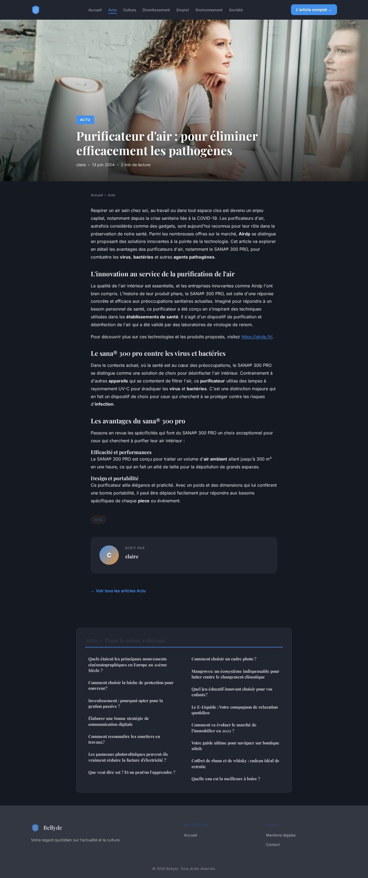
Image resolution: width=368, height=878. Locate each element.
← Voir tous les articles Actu (118, 590)
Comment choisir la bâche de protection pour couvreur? (130, 685)
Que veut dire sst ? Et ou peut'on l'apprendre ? (131, 772)
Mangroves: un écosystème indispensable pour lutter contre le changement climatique (235, 674)
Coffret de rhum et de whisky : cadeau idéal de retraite (235, 763)
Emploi (182, 9)
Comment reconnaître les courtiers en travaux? (124, 739)
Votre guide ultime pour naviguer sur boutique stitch (235, 745)
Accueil (95, 9)
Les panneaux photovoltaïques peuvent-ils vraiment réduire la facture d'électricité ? (128, 756)
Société (236, 9)
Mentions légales (281, 835)
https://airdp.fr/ (256, 336)
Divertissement (156, 9)
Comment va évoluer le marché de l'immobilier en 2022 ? (224, 727)
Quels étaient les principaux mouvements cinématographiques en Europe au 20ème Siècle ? (127, 664)
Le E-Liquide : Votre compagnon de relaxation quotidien (235, 709)
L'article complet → (314, 9)
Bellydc (52, 827)
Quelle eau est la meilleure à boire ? (226, 778)
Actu (112, 9)
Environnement (209, 9)
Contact (273, 844)
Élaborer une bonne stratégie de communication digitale (118, 721)
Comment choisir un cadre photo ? (224, 658)
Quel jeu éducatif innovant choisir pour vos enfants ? (232, 691)
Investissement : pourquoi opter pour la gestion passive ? (125, 703)
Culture (129, 9)
